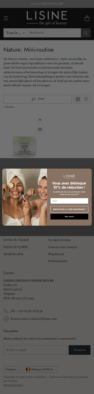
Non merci (69, 217)
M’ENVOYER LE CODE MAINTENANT (69, 209)
